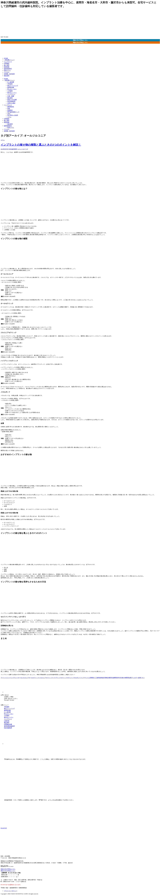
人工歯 (96, 677)
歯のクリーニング (12, 85)
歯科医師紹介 (8, 68)
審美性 (111, 677)
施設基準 (6, 75)
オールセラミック (34, 677)
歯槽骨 (115, 677)
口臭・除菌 (10, 96)
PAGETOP (4, 828)
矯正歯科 (10, 98)
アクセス (6, 72)
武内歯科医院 (13, 149)
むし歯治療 (10, 82)
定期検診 (106, 677)
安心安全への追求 (12, 115)
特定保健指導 (11, 101)
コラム (9, 117)
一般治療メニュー (9, 60)
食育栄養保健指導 (9, 726)
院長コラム (7, 70)
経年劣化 (119, 677)
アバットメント (5, 677)
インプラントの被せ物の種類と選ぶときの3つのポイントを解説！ (41, 144)
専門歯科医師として (13, 112)
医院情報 (6, 67)
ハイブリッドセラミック (60, 677)
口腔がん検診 (11, 103)
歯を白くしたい (12, 92)
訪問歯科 (6, 63)
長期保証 (10, 110)
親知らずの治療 (12, 99)
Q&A (8, 113)
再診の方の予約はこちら (80, 42)
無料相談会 (10, 106)
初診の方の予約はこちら (80, 40)
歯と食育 (6, 65)
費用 (127, 677)
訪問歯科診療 (8, 724)
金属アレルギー (133, 677)
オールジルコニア (23, 677)
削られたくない (12, 89)
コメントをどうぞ (22, 149)
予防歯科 (10, 83)
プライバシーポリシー (10, 891)
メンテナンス (85, 677)
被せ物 (124, 677)
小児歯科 (10, 91)
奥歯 (102, 677)
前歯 (99, 677)
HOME (6, 58)
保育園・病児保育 (9, 74)
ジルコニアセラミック (46, 677)
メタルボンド (77, 677)
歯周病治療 (10, 87)
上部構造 (91, 677)
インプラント (8, 61)
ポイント (70, 677)
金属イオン (141, 677)
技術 (8, 108)
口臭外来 (6, 720)
